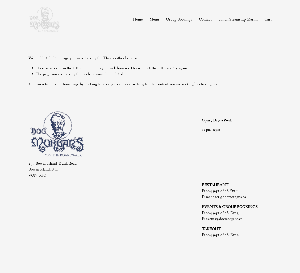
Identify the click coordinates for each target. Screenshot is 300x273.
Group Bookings (179, 19)
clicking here (95, 84)
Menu (154, 19)
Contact (205, 19)
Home (138, 19)
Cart (268, 19)
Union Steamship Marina (238, 19)
